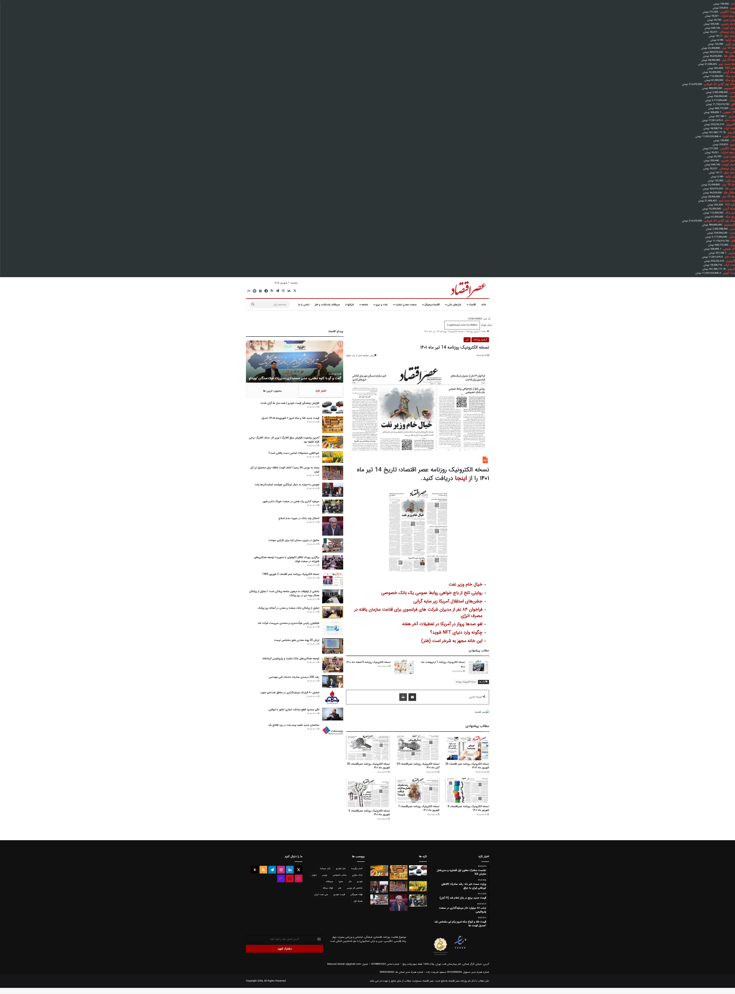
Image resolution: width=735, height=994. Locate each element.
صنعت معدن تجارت (406, 304)
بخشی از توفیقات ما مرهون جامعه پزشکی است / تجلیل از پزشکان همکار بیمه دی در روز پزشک (284, 593)
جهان (314, 875)
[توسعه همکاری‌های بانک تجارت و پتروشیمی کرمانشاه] (332, 664)
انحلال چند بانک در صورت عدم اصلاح (298, 518)
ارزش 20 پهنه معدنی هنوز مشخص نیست (296, 640)
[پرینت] (403, 697)
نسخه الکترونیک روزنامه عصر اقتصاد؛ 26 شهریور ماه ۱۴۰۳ (467, 766)
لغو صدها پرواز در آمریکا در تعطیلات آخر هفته (442, 624)
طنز (339, 888)
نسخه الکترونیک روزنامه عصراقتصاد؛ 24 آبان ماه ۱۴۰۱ (418, 766)
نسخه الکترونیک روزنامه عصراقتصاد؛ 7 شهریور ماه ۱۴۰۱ (418, 808)
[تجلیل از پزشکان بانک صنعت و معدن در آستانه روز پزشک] (332, 612)
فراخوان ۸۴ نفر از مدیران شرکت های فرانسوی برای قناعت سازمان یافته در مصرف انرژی (418, 612)
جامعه (365, 304)
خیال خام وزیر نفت (465, 584)
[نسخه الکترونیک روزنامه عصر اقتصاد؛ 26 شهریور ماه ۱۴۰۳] (467, 748)
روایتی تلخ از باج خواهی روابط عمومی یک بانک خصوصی (431, 592)
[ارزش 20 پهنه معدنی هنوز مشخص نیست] (332, 646)
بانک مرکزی (357, 875)
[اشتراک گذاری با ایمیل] (412, 697)
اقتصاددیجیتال (432, 304)
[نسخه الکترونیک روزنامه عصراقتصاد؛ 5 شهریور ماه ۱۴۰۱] (368, 792)
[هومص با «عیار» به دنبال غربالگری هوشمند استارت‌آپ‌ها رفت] (332, 490)
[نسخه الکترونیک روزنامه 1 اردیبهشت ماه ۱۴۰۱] (478, 667)
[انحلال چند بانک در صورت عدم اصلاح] (332, 526)
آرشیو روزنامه (473, 331)
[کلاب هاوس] (249, 291)
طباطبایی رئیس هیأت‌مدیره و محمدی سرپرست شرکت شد (288, 623)
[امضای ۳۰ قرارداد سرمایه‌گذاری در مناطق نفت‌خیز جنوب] (332, 698)
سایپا (341, 881)
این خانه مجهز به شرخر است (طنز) (451, 640)
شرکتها (350, 304)
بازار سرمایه (325, 868)
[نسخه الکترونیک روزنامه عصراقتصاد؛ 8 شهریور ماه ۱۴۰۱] (467, 790)
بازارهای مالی (454, 304)
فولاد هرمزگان (356, 894)
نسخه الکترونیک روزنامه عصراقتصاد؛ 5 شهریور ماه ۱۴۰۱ (369, 812)
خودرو (360, 881)
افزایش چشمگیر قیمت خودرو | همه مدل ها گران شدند (290, 403)
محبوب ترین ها (272, 391)
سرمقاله (329, 881)
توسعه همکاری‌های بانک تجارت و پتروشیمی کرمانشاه (291, 658)
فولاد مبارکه (328, 888)
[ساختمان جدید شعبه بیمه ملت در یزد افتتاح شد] (332, 730)
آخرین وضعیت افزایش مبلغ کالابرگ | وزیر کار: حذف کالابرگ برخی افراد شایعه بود (284, 440)
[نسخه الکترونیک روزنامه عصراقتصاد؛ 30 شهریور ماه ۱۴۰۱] (368, 748)
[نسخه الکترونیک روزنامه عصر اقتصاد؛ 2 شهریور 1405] (332, 579)
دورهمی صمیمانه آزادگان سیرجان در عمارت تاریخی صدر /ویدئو (298, 378)
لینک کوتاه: (486, 325)
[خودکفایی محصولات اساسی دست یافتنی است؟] (332, 457)
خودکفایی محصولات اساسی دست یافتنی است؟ (294, 453)
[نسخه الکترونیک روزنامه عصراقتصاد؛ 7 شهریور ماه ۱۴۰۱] (417, 790)
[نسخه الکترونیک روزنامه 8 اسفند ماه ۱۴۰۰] (404, 667)
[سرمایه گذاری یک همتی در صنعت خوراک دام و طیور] (332, 506)
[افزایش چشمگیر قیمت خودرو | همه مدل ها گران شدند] (332, 407)
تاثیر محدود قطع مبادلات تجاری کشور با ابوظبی (294, 709)
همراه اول (358, 901)
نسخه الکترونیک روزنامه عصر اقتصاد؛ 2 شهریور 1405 (290, 574)
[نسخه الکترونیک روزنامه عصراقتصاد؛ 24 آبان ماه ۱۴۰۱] (417, 748)
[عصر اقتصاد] (468, 288)
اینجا (461, 478)
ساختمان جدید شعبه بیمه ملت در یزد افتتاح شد (293, 725)
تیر (467, 340)
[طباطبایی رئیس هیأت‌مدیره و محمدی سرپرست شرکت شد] (332, 628)
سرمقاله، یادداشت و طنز (327, 304)
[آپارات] (260, 291)
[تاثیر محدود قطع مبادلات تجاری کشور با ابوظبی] (332, 714)
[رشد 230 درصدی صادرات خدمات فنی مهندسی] (332, 681)
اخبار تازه (321, 391)
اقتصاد (472, 304)
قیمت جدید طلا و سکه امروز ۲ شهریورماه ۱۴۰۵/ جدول (290, 418)
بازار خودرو (341, 868)
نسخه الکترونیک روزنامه (466, 682)
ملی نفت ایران (321, 894)
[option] (294, 362)
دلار (350, 881)
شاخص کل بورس (355, 888)
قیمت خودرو (339, 894)
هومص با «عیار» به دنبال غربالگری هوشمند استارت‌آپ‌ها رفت (287, 484)
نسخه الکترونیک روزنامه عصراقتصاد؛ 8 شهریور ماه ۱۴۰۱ (468, 808)
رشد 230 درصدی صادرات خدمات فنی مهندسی (294, 677)
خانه (483, 304)
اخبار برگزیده (357, 868)
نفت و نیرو (382, 304)
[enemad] (460, 955)
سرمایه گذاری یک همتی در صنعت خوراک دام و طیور (291, 501)
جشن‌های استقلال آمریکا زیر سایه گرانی (447, 601)
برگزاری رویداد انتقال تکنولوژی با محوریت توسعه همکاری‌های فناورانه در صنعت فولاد (286, 559)
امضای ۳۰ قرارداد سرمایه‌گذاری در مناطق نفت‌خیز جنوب (289, 692)
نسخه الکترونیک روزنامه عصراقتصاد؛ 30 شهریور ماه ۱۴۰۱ (368, 766)
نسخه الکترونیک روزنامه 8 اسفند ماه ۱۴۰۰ (368, 662)
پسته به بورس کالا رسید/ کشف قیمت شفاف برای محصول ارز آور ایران (284, 469)
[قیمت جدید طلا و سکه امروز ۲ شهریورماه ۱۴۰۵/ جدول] (332, 424)
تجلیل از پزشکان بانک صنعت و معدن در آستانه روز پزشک (288, 608)
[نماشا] (254, 291)
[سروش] (266, 291)
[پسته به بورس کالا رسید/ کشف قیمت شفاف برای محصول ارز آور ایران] (332, 473)
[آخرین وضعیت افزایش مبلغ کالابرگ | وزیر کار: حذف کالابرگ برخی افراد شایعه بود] (332, 442)
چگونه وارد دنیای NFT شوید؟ (456, 632)
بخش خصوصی (339, 875)
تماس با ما (303, 304)
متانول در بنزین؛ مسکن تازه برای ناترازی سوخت (293, 540)
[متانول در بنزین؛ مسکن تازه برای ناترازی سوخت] (332, 545)
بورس (324, 875)
